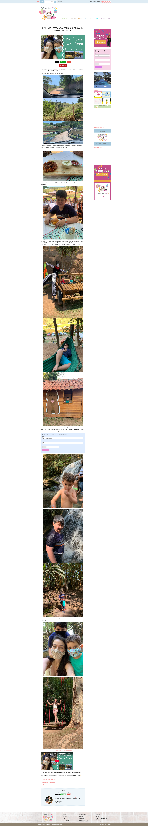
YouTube (108, 1)
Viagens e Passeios (70, 32)
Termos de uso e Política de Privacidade (102, 819)
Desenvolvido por (105, 824)
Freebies (80, 18)
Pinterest (106, 1)
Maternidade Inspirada (106, 18)
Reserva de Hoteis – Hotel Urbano (49, 778)
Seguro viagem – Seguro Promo (48, 782)
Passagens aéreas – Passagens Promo (50, 781)
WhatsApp (64, 61)
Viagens (97, 18)
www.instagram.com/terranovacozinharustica (63, 750)
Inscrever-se (45, 449)
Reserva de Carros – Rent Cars (48, 779)
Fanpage (70, 797)
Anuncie (94, 1)
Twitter (110, 1)
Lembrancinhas (72, 18)
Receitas (92, 18)
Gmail (70, 61)
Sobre (91, 1)
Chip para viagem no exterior (48, 784)
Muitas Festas (65, 18)
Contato (98, 1)
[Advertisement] (90, 10)
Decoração (85, 18)
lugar (56, 69)
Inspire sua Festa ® (48, 12)
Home (42, 1)
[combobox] (44, 447)
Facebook (102, 1)
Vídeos (97, 816)
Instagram (104, 1)
